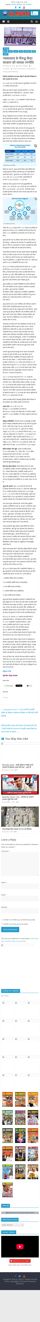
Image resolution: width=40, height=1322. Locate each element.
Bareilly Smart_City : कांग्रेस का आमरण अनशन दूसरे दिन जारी (18, 798)
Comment (5, 851)
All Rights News (6, 50)
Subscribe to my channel (21, 1263)
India (15, 51)
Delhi (10, 51)
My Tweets (5, 996)
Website (4, 907)
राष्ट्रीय (5, 54)
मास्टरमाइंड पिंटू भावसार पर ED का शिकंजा (17, 829)
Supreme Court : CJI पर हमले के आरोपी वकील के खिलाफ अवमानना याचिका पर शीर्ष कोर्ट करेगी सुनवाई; (19, 712)
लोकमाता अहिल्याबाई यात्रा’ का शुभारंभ (21, 4)
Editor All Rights (23, 66)
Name (4, 882)
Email (3, 895)
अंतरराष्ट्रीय (27, 51)
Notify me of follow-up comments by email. (19, 920)
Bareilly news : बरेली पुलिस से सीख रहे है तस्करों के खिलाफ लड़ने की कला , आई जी (17, 766)
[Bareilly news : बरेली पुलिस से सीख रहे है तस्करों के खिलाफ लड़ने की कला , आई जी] (20, 744)
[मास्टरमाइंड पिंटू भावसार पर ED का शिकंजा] (20, 808)
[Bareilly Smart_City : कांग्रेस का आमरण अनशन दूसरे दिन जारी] (20, 776)
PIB (21, 51)
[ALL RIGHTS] (3, 21)
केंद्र (34, 51)
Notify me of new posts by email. (16, 924)
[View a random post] (36, 21)
